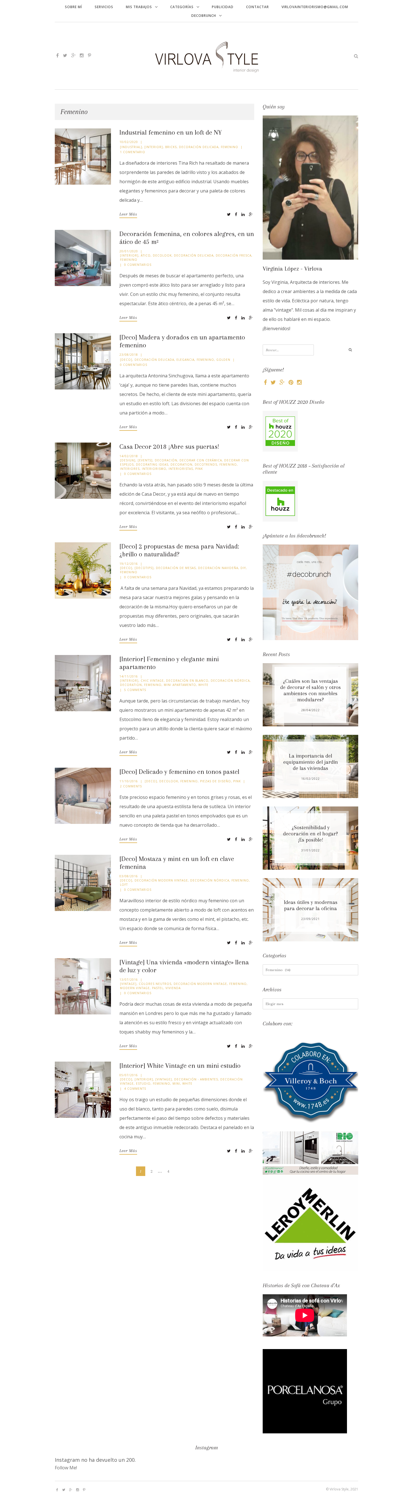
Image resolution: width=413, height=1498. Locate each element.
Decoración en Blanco (187, 681)
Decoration (181, 464)
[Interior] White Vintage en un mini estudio (179, 1065)
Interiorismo (154, 469)
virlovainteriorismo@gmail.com (315, 6)
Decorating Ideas (152, 464)
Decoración (166, 460)
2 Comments (131, 786)
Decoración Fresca (233, 255)
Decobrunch (203, 15)
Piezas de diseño (215, 781)
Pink (199, 469)
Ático (146, 255)
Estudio (143, 1083)
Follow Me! (66, 1468)
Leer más (128, 214)
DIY (243, 568)
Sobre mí (73, 6)
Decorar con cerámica (201, 460)
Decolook (162, 255)
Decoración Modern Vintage (161, 880)
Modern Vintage (135, 988)
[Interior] (153, 147)
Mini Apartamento (180, 685)
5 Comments (135, 690)
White (203, 685)
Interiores (130, 469)
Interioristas (181, 469)
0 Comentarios (137, 265)
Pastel (157, 988)
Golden (223, 360)
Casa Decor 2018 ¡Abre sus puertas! (169, 446)
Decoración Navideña (218, 568)
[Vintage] (128, 984)
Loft (124, 885)
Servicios (104, 6)
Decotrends (206, 464)
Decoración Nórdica (230, 681)
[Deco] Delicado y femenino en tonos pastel (179, 772)
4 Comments (135, 1089)
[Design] (127, 460)
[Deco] (126, 360)
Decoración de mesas (176, 568)
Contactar (257, 6)
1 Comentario (132, 152)
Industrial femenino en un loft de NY (170, 132)
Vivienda (173, 988)
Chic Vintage (152, 681)
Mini (176, 1083)
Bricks (171, 147)
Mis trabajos (139, 6)
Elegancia (185, 360)
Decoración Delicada (199, 147)
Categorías (182, 6)
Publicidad (222, 6)
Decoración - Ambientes (196, 1079)
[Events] (145, 460)
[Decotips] (144, 568)
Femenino (229, 147)
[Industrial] (131, 147)
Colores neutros (155, 984)
